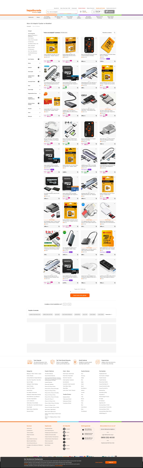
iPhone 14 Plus (53, 390)
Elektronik (32, 400)
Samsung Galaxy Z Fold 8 (104, 405)
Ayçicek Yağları (30, 382)
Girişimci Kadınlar (81, 8)
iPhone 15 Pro (47, 396)
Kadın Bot (69, 377)
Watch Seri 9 (53, 411)
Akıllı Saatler (47, 409)
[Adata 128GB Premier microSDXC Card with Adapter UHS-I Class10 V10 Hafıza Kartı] (52, 156)
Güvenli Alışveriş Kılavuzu (32, 443)
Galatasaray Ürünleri (67, 401)
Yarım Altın (39, 379)
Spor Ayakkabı (66, 382)
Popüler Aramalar (102, 377)
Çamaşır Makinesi (30, 377)
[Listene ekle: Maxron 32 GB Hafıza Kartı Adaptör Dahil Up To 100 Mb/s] (96, 122)
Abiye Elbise (65, 388)
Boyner (82, 398)
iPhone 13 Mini (56, 407)
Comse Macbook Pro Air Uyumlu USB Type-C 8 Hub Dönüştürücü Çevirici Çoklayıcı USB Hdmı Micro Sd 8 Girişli (51, 83)
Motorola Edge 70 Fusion (104, 396)
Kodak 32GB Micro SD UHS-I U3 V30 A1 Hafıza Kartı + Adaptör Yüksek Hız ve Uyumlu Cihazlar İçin (51, 55)
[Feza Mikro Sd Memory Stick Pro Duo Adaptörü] (52, 184)
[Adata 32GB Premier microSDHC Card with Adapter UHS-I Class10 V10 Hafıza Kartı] (70, 184)
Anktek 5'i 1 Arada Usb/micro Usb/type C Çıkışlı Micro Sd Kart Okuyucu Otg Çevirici (52, 248)
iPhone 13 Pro (52, 405)
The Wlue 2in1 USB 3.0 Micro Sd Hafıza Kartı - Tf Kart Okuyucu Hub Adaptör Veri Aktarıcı (88, 110)
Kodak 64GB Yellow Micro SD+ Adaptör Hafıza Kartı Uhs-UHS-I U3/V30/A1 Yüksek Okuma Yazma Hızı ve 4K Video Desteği (70, 55)
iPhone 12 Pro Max (55, 403)
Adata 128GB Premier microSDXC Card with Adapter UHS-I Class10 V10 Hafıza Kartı (51, 166)
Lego (82, 396)
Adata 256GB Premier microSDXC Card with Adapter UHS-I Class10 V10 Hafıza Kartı (70, 276)
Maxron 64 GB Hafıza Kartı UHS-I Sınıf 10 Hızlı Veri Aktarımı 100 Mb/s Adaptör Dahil (89, 55)
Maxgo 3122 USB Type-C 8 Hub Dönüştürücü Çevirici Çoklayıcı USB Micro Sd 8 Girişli (51, 276)
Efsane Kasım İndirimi (103, 382)
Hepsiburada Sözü (103, 373)
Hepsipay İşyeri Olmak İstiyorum (51, 432)
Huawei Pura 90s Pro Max (104, 386)
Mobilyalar (29, 394)
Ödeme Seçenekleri (49, 441)
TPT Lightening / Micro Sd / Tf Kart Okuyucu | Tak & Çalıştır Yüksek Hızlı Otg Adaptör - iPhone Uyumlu (88, 222)
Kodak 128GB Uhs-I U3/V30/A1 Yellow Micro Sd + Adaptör (107, 55)
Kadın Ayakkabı (66, 379)
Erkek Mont (65, 375)
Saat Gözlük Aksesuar (38, 405)
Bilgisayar (29, 373)
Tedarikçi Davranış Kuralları (50, 434)
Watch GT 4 (47, 416)
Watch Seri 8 (47, 411)
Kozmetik (29, 398)
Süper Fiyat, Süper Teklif (65, 8)
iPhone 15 (47, 394)
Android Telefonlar (48, 382)
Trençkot (73, 390)
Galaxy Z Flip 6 (48, 413)
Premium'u (35, 12)
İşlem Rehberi (47, 445)
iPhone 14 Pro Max (55, 392)
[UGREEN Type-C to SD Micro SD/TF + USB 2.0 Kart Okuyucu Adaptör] (89, 238)
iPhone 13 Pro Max (48, 407)
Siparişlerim (56, 8)
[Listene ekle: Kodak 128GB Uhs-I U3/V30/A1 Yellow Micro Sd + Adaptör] (115, 38)
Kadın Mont (70, 375)
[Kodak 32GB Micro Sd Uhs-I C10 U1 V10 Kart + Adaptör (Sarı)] (108, 184)
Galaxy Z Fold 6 (55, 413)
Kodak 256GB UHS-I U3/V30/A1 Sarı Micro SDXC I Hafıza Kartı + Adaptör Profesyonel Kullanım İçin (107, 248)
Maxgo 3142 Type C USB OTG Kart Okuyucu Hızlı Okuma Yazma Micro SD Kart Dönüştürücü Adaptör (70, 139)
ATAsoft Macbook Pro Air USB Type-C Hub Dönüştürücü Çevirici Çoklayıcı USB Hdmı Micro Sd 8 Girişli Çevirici (89, 83)
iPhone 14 (47, 390)
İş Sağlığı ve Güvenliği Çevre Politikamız (35, 445)
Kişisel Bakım (34, 398)
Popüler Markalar (102, 379)
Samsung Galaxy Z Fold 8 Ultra (105, 407)
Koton (82, 400)
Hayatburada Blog (48, 428)
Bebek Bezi (35, 409)
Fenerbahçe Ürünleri (67, 403)
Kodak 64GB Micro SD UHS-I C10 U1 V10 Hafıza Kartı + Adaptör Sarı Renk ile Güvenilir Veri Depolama (70, 220)
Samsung (83, 375)
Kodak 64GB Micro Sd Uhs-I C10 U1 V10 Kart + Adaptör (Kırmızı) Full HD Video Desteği (107, 83)
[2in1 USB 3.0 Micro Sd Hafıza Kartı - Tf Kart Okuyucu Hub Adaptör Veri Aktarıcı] (89, 100)
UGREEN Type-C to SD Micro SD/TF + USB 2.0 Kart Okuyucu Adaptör (89, 250)
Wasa (82, 409)
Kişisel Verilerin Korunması (32, 438)
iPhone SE (47, 399)
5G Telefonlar (102, 400)
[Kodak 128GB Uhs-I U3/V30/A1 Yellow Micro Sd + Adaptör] (108, 45)
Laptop (39, 373)
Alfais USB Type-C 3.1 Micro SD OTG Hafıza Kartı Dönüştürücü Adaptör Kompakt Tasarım (107, 139)
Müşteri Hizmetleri (90, 8)
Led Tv (28, 400)
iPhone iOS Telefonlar (49, 384)
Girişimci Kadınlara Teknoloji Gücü (51, 436)
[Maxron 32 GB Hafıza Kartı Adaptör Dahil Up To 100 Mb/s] (89, 129)
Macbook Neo (102, 390)
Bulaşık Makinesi (38, 377)
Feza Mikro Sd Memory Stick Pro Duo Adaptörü (51, 194)
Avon (82, 373)
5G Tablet (101, 398)
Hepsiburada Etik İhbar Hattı (107, 443)
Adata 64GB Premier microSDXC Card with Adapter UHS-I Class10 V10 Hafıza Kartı (70, 83)
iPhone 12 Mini (48, 403)
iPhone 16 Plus (52, 386)
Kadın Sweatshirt (71, 384)
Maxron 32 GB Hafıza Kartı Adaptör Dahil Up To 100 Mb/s (88, 139)
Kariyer (28, 436)
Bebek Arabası (30, 409)
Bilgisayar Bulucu (53, 416)
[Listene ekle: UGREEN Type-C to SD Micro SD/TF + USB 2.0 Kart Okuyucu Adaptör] (96, 231)
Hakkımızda (29, 428)
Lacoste (82, 392)
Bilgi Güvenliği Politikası (31, 441)
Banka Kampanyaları (49, 443)
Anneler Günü (29, 390)
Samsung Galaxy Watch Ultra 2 (105, 411)
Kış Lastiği (29, 392)
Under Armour (84, 407)
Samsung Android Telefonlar (50, 377)
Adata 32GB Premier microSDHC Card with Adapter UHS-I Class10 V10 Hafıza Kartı (70, 194)
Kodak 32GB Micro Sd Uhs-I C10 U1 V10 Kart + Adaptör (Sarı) (107, 194)
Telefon (36, 373)
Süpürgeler (29, 384)
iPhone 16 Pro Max (54, 388)
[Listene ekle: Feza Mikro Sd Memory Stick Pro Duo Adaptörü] (59, 177)
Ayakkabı (72, 379)
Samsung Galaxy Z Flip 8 (104, 409)
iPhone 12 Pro (52, 401)
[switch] (39, 59)
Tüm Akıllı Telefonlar (49, 373)
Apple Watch (53, 409)
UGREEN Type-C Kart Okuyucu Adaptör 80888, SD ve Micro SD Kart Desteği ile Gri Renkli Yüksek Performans (70, 111)
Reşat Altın (34, 379)
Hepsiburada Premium (100, 8)
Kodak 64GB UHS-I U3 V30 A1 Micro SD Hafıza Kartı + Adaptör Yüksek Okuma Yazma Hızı (51, 110)
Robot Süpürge (35, 384)
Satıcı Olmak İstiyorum (49, 430)
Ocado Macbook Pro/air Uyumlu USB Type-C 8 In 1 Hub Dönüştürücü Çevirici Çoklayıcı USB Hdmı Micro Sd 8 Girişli (107, 166)
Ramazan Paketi (30, 411)
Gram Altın (29, 379)
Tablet (32, 373)
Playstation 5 (101, 394)
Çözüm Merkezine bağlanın (108, 429)
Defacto (82, 390)
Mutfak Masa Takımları (36, 394)
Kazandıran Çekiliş (103, 392)
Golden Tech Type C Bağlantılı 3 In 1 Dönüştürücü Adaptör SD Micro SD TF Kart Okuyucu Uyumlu (89, 276)
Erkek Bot (65, 377)
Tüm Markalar (84, 411)
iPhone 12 (47, 401)
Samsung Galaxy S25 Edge (50, 380)
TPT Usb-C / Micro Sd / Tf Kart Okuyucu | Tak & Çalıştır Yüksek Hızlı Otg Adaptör (107, 111)
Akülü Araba (29, 402)
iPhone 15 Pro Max (54, 396)
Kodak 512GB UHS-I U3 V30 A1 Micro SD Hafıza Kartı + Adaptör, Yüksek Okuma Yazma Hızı (70, 166)
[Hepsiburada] (34, 10)
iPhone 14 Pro (47, 392)
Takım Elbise (65, 386)
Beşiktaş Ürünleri (66, 396)
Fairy (82, 402)
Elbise (70, 386)
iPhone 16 (47, 386)
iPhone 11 (52, 399)
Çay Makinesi (36, 396)
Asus (82, 394)
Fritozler (31, 386)
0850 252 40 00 (108, 437)
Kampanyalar (74, 8)
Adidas (82, 377)
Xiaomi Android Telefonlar (50, 375)
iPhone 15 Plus (52, 394)
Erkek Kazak (65, 373)
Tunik (70, 390)
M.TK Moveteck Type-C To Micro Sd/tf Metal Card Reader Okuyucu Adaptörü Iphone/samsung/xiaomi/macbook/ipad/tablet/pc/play (52, 222)
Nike (82, 379)
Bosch (82, 386)
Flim (30, 388)
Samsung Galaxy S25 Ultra (55, 379)
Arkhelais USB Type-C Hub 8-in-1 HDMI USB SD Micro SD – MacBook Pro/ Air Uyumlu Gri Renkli (88, 194)
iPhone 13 (47, 405)
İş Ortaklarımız (29, 430)
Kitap (28, 388)
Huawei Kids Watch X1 (103, 384)
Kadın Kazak (71, 373)
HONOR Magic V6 (102, 413)
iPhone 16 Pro (47, 388)
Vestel (82, 384)
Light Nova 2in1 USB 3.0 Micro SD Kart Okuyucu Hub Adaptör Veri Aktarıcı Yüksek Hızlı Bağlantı (108, 276)
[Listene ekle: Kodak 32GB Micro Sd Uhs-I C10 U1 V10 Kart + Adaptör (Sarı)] (115, 177)
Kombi (28, 375)
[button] (52, 61)
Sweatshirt (65, 384)
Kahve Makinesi (30, 396)
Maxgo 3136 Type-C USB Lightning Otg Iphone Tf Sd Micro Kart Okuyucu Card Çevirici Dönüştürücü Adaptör (51, 139)
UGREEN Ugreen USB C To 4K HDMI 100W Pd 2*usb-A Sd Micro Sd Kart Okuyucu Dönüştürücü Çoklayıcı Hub (88, 166)
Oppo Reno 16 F (102, 402)
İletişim (28, 447)
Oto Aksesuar (34, 392)
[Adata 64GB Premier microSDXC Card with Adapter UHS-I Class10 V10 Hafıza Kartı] (70, 73)
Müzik (33, 388)
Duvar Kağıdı (29, 407)
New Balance (84, 388)
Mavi (82, 405)
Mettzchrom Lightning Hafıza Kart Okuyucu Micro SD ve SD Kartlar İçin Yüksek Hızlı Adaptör (107, 222)
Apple (82, 382)
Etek (67, 390)
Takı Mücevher (30, 405)
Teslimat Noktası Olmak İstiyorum (51, 438)
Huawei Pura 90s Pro (103, 388)
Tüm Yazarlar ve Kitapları (104, 375)
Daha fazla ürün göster (79, 295)
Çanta (64, 390)
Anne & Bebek (35, 402)
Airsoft (28, 386)
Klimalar (31, 375)
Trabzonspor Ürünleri (67, 399)
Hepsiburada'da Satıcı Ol (111, 8)
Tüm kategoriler (31, 33)
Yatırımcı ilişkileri (30, 432)
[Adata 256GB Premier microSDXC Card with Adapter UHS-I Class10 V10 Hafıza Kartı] (70, 267)
